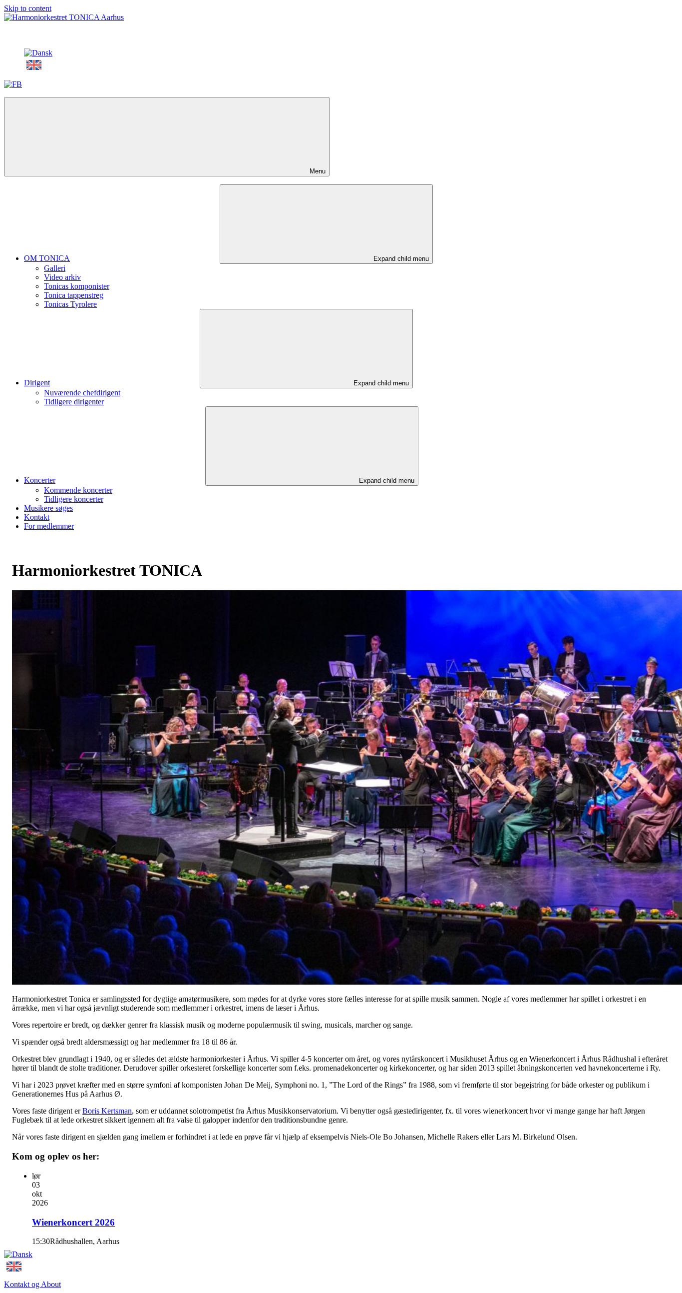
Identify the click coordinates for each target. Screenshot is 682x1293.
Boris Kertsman (107, 1111)
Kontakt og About (32, 1284)
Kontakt (36, 517)
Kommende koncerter (78, 490)
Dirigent (37, 382)
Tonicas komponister (76, 286)
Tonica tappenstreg (73, 295)
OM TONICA (47, 258)
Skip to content (27, 8)
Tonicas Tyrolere (70, 304)
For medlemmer (49, 526)
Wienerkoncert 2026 (73, 1222)
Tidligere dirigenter (74, 401)
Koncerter (39, 480)
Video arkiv (62, 277)
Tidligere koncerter (73, 499)
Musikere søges (48, 508)
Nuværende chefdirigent (82, 392)
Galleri (54, 268)
